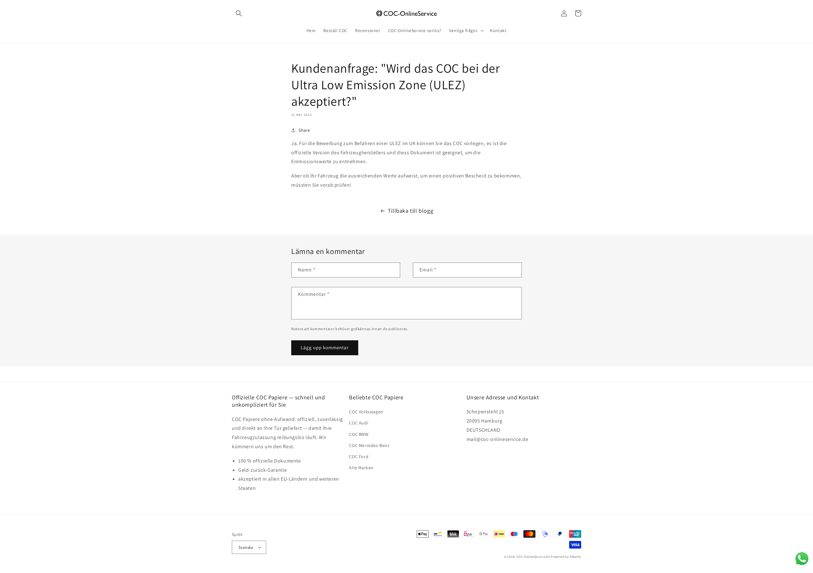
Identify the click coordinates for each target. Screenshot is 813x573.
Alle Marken (361, 467)
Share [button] (304, 130)
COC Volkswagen (366, 412)
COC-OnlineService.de (533, 557)
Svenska (246, 547)
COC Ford (358, 456)
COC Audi (358, 423)
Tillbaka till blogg (410, 210)
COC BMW (358, 434)
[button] (239, 13)
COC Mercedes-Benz (369, 445)
